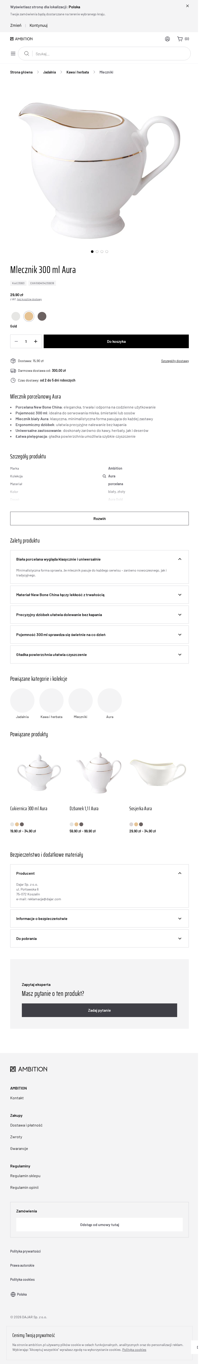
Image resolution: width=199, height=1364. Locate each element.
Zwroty (16, 1136)
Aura (111, 476)
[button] (99, 559)
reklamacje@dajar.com (44, 899)
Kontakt (17, 1097)
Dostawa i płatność (26, 1125)
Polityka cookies (22, 1279)
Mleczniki (106, 72)
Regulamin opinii (24, 1187)
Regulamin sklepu (25, 1175)
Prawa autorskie (22, 1265)
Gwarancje (19, 1148)
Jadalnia (49, 72)
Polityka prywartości (25, 1251)
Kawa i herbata (77, 72)
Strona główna (21, 72)
